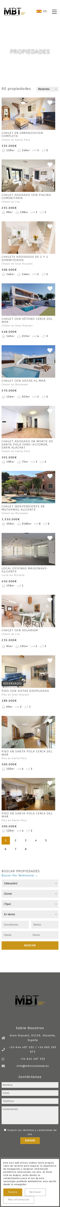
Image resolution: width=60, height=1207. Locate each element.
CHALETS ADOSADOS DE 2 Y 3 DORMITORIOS (25, 258)
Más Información (18, 1199)
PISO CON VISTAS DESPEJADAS (25, 691)
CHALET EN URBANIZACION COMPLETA (22, 134)
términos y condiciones (38, 1130)
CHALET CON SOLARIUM (20, 630)
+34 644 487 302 (32, 1058)
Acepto (12, 1192)
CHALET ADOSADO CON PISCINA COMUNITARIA (26, 196)
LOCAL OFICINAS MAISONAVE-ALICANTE (25, 570)
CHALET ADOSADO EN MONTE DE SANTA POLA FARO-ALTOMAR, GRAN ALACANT (27, 444)
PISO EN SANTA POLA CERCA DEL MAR (27, 753)
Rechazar (35, 1192)
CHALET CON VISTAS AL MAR (23, 380)
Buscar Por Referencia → (20, 875)
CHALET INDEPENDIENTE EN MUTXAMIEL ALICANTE (23, 508)
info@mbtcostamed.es (33, 1065)
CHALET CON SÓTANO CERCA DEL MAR (27, 320)
